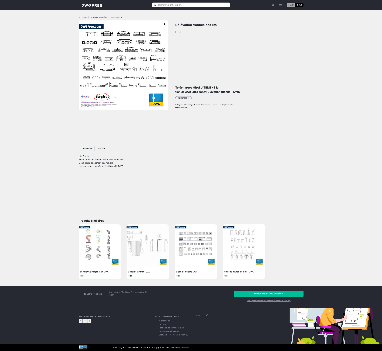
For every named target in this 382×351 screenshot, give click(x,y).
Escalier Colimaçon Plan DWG (94, 271)
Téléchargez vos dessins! (269, 293)
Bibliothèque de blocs (192, 105)
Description (87, 148)
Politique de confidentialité (171, 328)
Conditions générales (169, 331)
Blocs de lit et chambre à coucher (212, 105)
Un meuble (229, 105)
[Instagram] (85, 321)
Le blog (162, 324)
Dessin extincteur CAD (139, 271)
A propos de (164, 320)
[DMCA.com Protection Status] (93, 347)
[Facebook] (81, 321)
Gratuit (185, 107)
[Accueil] (79, 17)
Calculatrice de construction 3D (173, 335)
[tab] (87, 148)
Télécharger (183, 97)
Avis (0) (101, 148)
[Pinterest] (89, 321)
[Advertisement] (123, 128)
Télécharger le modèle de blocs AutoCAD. (132, 347)
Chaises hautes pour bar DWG (239, 271)
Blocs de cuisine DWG (187, 271)
